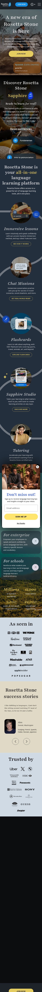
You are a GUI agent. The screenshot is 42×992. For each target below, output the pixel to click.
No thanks (21, 523)
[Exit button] (37, 466)
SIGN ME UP (21, 516)
